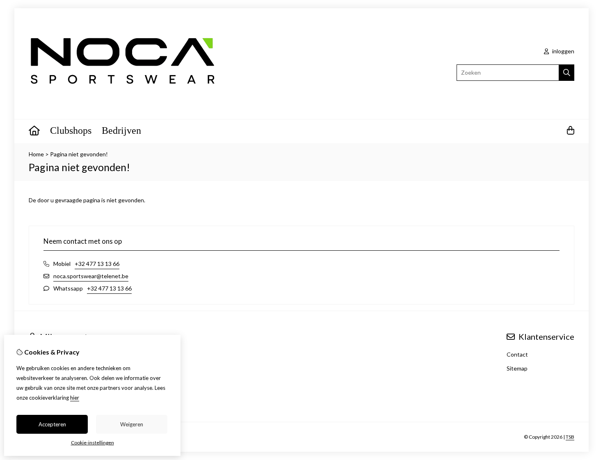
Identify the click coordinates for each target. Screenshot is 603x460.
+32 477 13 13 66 (97, 263)
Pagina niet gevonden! (79, 154)
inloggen (562, 51)
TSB (570, 437)
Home (36, 154)
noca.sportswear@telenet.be (90, 275)
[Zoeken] (566, 72)
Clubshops (70, 130)
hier (74, 397)
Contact (517, 354)
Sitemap (517, 368)
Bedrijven (121, 130)
